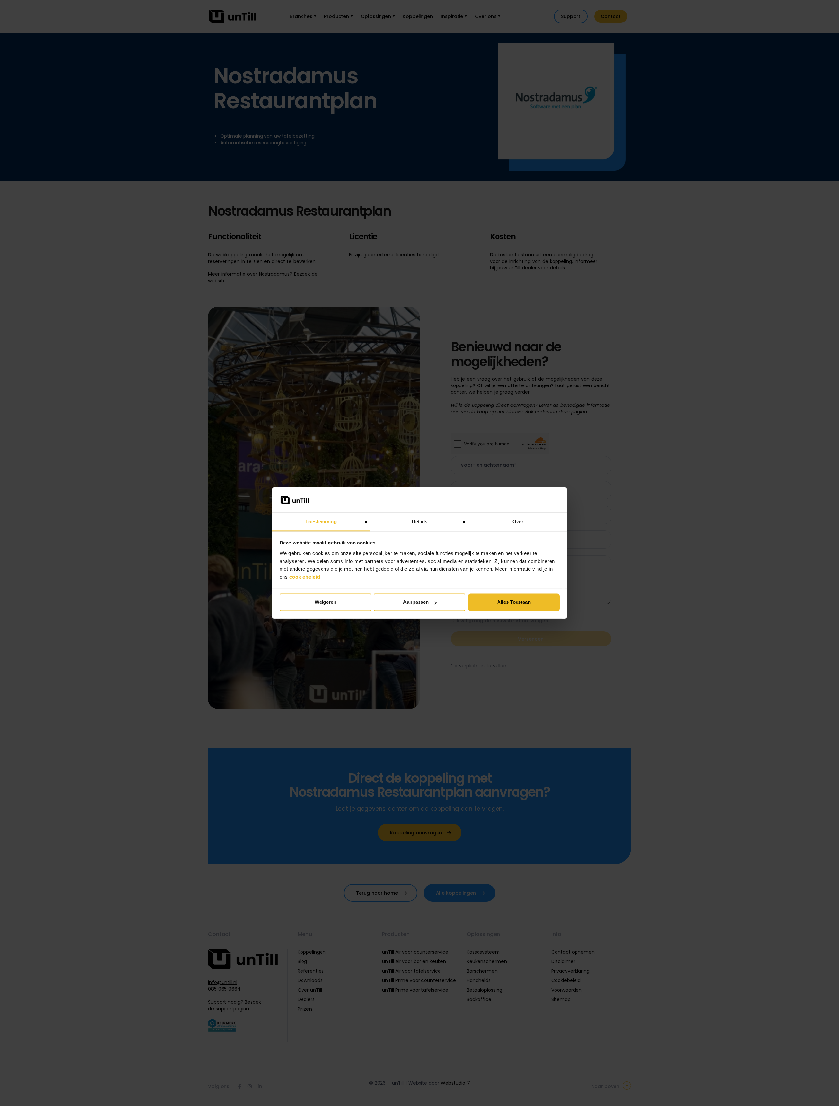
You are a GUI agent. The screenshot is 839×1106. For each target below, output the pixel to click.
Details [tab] (420, 521)
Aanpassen (416, 602)
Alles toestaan (514, 602)
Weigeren (325, 602)
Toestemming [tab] (321, 521)
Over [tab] (517, 521)
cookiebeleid (304, 577)
